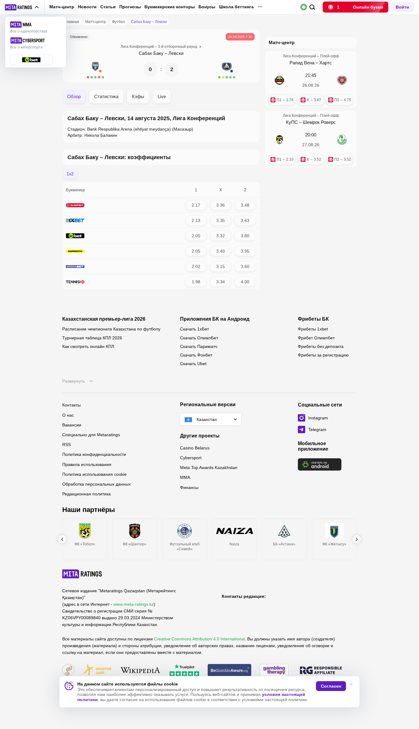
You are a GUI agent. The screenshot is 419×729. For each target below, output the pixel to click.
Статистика (106, 96)
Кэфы (138, 96)
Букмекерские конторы (169, 6)
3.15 (220, 266)
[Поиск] (312, 7)
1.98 (196, 281)
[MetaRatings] (82, 573)
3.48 (245, 205)
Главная (72, 22)
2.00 (196, 235)
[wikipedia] (140, 670)
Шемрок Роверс (319, 122)
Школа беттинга (236, 6)
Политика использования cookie (94, 474)
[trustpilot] (184, 670)
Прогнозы (130, 6)
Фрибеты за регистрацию (323, 355)
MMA (185, 477)
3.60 (245, 266)
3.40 (220, 251)
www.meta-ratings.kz (133, 604)
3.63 (245, 220)
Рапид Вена (302, 62)
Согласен (331, 686)
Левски (175, 53)
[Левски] (226, 69)
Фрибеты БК (313, 319)
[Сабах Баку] (95, 69)
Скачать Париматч (198, 346)
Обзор (74, 96)
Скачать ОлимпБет (199, 337)
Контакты (71, 405)
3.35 (220, 220)
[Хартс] (342, 80)
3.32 (220, 235)
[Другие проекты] (22, 7)
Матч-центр (61, 6)
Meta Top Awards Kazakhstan (208, 467)
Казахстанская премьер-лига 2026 (103, 319)
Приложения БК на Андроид (214, 319)
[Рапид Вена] (279, 80)
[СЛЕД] (357, 539)
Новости (87, 6)
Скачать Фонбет (196, 355)
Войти (402, 7)
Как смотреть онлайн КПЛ (88, 346)
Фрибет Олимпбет (316, 337)
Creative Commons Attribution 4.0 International (199, 638)
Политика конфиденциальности (94, 454)
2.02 (196, 266)
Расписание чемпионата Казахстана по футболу (111, 328)
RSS (66, 444)
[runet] (68, 670)
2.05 (196, 251)
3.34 (220, 281)
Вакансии (71, 424)
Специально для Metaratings (91, 434)
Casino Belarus (195, 447)
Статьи (108, 6)
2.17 (196, 205)
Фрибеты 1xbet (313, 328)
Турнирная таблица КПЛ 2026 (92, 337)
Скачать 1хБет (194, 328)
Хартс (325, 62)
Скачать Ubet (193, 363)
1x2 (70, 173)
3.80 (245, 235)
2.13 (196, 220)
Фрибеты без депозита (321, 346)
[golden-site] (97, 670)
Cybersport (191, 457)
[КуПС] (279, 140)
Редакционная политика (86, 493)
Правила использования (86, 464)
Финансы (189, 487)
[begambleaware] (230, 670)
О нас (68, 415)
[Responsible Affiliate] (320, 671)
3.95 (245, 251)
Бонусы (206, 6)
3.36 (220, 205)
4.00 (245, 281)
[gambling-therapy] (274, 670)
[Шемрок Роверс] (342, 140)
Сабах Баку (151, 53)
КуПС (292, 122)
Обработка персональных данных (96, 484)
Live (162, 96)
